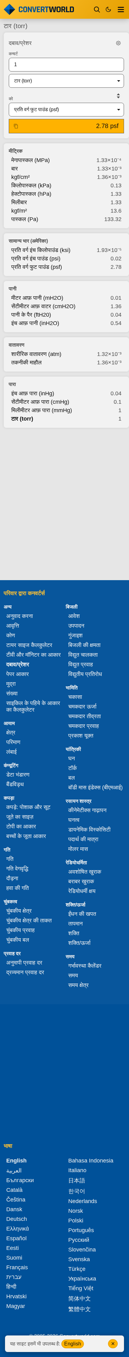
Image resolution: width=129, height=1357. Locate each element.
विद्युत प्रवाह (80, 664)
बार (14, 168)
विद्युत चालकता (83, 655)
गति (9, 859)
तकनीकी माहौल (26, 362)
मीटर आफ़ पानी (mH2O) (37, 298)
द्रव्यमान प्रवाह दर (25, 972)
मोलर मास (78, 849)
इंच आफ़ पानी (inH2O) (35, 323)
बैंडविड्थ (15, 784)
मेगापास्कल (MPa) (30, 160)
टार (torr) (22, 419)
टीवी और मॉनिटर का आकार (33, 655)
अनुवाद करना (19, 616)
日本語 (76, 1180)
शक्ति (73, 933)
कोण (10, 635)
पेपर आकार (17, 674)
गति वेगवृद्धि (17, 869)
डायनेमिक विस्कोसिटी (89, 830)
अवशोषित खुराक (84, 872)
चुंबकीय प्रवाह (20, 930)
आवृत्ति (12, 626)
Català (14, 1190)
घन (71, 758)
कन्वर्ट (13, 53)
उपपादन (76, 626)
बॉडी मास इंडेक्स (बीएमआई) (95, 787)
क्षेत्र (10, 732)
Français (17, 1267)
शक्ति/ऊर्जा (79, 943)
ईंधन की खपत (82, 914)
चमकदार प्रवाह (83, 726)
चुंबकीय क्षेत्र (19, 911)
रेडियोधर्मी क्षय (81, 891)
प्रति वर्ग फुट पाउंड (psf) (36, 267)
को (11, 98)
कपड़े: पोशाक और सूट (28, 807)
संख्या (12, 693)
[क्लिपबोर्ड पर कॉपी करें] (16, 126)
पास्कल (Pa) (24, 219)
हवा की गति (17, 888)
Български (20, 1180)
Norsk (75, 1211)
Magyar (15, 1306)
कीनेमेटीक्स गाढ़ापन (87, 810)
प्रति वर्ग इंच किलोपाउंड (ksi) (40, 250)
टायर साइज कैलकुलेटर (29, 645)
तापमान (75, 923)
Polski (75, 1220)
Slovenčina (82, 1249)
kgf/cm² (20, 177)
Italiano (77, 1170)
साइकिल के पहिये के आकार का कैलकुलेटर (33, 706)
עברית (13, 1277)
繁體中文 (79, 1309)
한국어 (76, 1191)
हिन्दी (11, 1287)
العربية (14, 1170)
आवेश (74, 616)
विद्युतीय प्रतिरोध (85, 674)
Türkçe (76, 1269)
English (72, 1343)
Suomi (14, 1258)
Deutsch (16, 1219)
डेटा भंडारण (17, 775)
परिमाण (13, 742)
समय (73, 975)
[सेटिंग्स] (118, 43)
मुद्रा (11, 684)
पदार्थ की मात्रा (83, 839)
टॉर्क (72, 768)
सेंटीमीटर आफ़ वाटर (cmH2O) (43, 306)
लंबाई (11, 752)
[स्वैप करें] (118, 95)
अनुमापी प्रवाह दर (24, 963)
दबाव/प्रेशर (17, 664)
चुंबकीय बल (17, 940)
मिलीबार (19, 202)
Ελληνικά (17, 1229)
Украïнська (82, 1279)
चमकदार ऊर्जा (82, 706)
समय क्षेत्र (78, 985)
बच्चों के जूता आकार (26, 836)
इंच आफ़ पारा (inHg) (32, 393)
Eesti (12, 1248)
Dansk (14, 1209)
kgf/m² (19, 211)
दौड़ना (12, 878)
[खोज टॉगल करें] (97, 9)
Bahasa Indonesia (90, 1160)
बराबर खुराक (81, 881)
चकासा (75, 697)
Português (81, 1230)
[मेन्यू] (120, 9)
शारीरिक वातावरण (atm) (36, 354)
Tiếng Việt (80, 1288)
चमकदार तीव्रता (84, 716)
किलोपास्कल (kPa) (31, 185)
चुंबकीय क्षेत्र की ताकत (29, 920)
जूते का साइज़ (20, 817)
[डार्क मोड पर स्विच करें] (108, 9)
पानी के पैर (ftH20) (31, 315)
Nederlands (82, 1201)
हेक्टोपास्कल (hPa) (31, 194)
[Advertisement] (64, 502)
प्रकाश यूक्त (80, 736)
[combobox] (61, 81)
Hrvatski (16, 1296)
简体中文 (79, 1298)
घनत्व (74, 820)
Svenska (79, 1259)
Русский (78, 1240)
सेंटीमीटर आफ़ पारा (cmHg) (40, 402)
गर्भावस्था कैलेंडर (84, 966)
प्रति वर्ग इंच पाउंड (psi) (35, 258)
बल (71, 778)
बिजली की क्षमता (84, 645)
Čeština (15, 1200)
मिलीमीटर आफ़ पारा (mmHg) (41, 410)
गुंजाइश (75, 635)
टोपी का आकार (21, 826)
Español (16, 1238)
